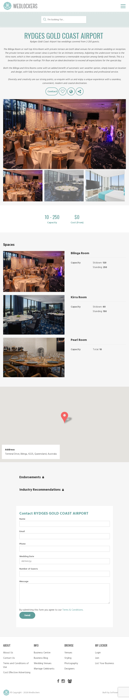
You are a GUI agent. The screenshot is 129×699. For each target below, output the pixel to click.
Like (63, 91)
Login (98, 653)
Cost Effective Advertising (16, 672)
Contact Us (9, 658)
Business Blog (41, 658)
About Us (8, 653)
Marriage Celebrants (44, 669)
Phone (22, 544)
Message (23, 581)
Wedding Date (26, 556)
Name (22, 519)
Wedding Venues (42, 663)
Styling (67, 658)
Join (97, 658)
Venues (68, 653)
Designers (69, 669)
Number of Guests (28, 569)
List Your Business (104, 663)
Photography (71, 663)
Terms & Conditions (72, 610)
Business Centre (42, 653)
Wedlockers (20, 6)
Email (22, 531)
